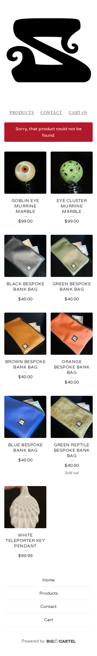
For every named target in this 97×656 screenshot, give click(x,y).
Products (22, 112)
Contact (51, 112)
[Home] (48, 52)
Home (48, 580)
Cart (48, 619)
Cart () (78, 112)
